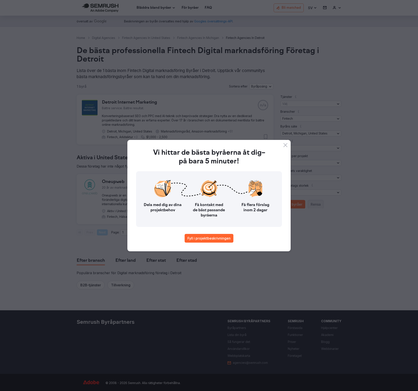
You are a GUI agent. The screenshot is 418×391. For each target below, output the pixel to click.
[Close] (285, 145)
